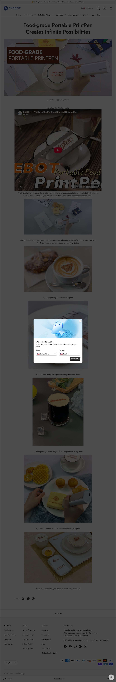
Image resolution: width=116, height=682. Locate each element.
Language (62, 350)
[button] (46, 354)
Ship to (38, 350)
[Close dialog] (80, 321)
